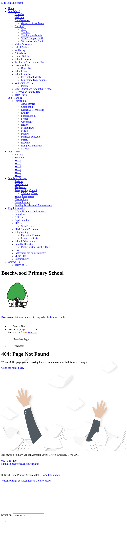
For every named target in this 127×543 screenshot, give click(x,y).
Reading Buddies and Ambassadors (33, 205)
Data (17, 250)
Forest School (28, 115)
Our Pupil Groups (17, 178)
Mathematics (27, 127)
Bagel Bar (26, 68)
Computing (27, 106)
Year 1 (18, 160)
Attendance (20, 53)
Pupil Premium (22, 220)
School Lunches (23, 74)
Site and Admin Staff (32, 41)
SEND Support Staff (32, 38)
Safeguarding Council (26, 190)
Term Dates (21, 94)
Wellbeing (20, 50)
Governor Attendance (32, 23)
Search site (7, 515)
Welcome (19, 17)
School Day (21, 71)
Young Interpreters (24, 196)
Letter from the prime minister (30, 253)
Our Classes (14, 151)
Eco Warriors (21, 184)
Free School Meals (31, 77)
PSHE (24, 139)
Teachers (25, 32)
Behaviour (20, 214)
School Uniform (23, 59)
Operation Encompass (32, 235)
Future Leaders (22, 202)
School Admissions (25, 241)
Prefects (19, 181)
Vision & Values (23, 44)
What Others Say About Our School (33, 88)
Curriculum (20, 100)
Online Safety (22, 56)
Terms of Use (22, 264)
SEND (18, 223)
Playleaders (20, 187)
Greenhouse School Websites (36, 480)
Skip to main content (12, 2)
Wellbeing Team (29, 193)
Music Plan (20, 256)
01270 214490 (9, 460)
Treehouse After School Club (30, 62)
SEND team (27, 226)
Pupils (24, 86)
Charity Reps (21, 199)
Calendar (19, 14)
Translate (32, 332)
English (25, 112)
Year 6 (18, 175)
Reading (25, 142)
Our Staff (19, 26)
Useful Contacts (29, 238)
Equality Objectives (25, 244)
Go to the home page (12, 367)
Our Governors (22, 20)
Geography (27, 121)
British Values (22, 47)
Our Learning (15, 97)
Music (24, 130)
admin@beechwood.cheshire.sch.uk (20, 463)
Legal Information (51, 475)
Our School (14, 11)
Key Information (16, 208)
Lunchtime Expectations (33, 80)
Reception (20, 157)
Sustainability (22, 258)
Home (11, 8)
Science (25, 148)
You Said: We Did (24, 83)
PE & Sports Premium (26, 229)
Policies (19, 217)
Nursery (19, 154)
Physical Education (31, 136)
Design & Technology (32, 109)
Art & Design (28, 103)
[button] (10, 324)
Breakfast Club (22, 65)
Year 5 (18, 172)
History (25, 124)
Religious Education (31, 145)
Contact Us (14, 261)
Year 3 (18, 166)
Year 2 (18, 163)
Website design (9, 480)
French (24, 118)
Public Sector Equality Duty (35, 247)
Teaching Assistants (31, 35)
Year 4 (18, 169)
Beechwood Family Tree (27, 91)
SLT (23, 29)
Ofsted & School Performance (30, 211)
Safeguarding (21, 232)
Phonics (25, 133)
